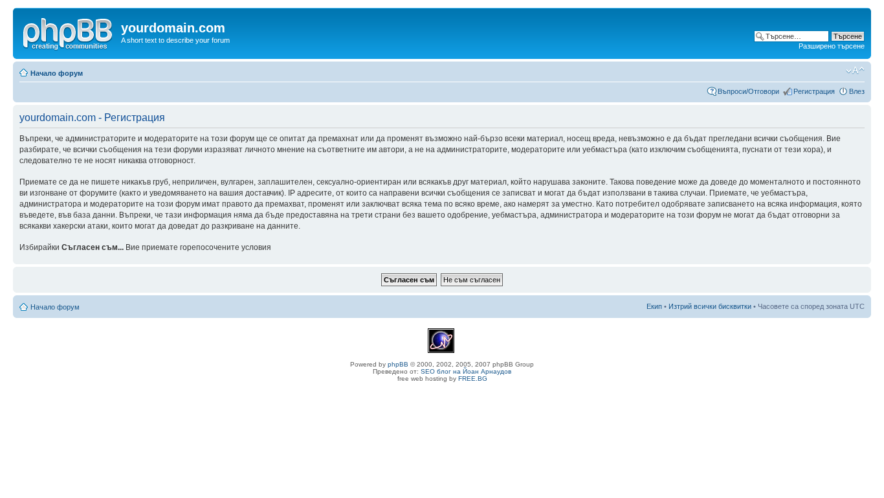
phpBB (398, 364)
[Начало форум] (68, 31)
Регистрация (814, 91)
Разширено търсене (832, 46)
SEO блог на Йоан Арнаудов (466, 371)
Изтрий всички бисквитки (710, 306)
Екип (654, 306)
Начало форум (56, 73)
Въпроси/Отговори (748, 91)
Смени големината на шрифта (855, 70)
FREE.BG (472, 378)
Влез (857, 91)
